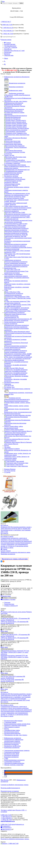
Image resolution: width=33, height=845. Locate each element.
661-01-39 (7, 27)
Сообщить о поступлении (9, 597)
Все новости (4, 525)
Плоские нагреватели (10, 323)
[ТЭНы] (3, 1)
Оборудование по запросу (12, 448)
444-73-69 (7, 24)
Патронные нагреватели (11, 211)
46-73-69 (7, 33)
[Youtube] (4, 774)
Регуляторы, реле (9, 387)
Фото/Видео (8, 49)
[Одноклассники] (3, 561)
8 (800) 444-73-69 (11, 70)
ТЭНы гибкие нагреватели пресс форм (16, 206)
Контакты (7, 54)
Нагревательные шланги (11, 382)
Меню (6, 58)
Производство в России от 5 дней (14, 50)
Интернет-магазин (9, 44)
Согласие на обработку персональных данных (14, 784)
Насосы (6, 445)
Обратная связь (8, 55)
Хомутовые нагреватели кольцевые (15, 227)
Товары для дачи (9, 155)
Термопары (7, 384)
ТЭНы (6, 290)
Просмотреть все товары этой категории (15, 559)
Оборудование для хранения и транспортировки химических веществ (16, 275)
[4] (6, 586)
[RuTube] (5, 777)
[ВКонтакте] (1, 561)
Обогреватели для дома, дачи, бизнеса (15, 101)
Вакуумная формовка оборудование (15, 165)
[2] (3, 586)
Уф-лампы (7, 447)
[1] (1, 586)
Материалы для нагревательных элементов (17, 388)
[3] (5, 586)
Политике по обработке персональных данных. (15, 839)
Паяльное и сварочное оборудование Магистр (18, 431)
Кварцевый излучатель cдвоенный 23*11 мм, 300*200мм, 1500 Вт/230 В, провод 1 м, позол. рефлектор (14, 657)
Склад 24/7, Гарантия (10, 47)
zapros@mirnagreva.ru (8, 36)
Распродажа (7, 52)
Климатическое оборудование (13, 144)
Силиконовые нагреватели (12, 349)
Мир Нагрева (5, 780)
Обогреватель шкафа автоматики (14, 360)
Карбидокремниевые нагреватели (14, 312)
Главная (8, 42)
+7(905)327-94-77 (6, 21)
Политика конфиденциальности (10, 788)
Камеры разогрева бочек (11, 174)
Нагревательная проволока (12, 413)
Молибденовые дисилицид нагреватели (16, 320)
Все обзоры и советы (7, 536)
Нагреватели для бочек (11, 176)
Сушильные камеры (10, 459)
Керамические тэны (10, 268)
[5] (8, 586)
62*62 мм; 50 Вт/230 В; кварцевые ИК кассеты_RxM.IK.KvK (12, 680)
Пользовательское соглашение (10, 791)
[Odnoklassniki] (4, 772)
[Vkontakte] (5, 771)
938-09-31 (7, 30)
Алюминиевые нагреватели (12, 260)
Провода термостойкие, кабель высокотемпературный (13, 427)
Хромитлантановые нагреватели (14, 322)
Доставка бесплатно (10, 46)
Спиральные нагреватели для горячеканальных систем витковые (14, 178)
